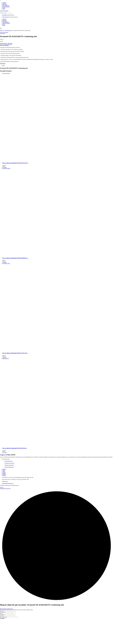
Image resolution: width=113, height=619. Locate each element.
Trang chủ (4, 2)
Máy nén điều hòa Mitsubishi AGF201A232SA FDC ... (15, 163)
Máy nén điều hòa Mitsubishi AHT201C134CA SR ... (15, 353)
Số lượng (1, 615)
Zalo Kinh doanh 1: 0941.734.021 (6, 608)
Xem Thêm (4, 167)
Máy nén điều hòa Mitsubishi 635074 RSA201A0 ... (14, 448)
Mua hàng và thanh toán (9, 465)
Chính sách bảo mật (8, 461)
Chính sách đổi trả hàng (9, 467)
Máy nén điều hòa (5, 5)
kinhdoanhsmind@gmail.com (7, 483)
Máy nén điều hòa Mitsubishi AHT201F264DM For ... (15, 258)
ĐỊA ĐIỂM (4, 15)
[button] (1, 28)
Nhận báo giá (2, 63)
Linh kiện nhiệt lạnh (6, 6)
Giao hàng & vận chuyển (9, 463)
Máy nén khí (4, 4)
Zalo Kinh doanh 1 (3, 43)
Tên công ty (2, 614)
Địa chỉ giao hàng (3, 617)
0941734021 (10, 43)
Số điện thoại (2, 612)
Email (1, 613)
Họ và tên (2, 610)
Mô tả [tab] (3, 65)
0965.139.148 (5, 17)
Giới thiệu (4, 3)
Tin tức (3, 7)
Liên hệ (3, 8)
